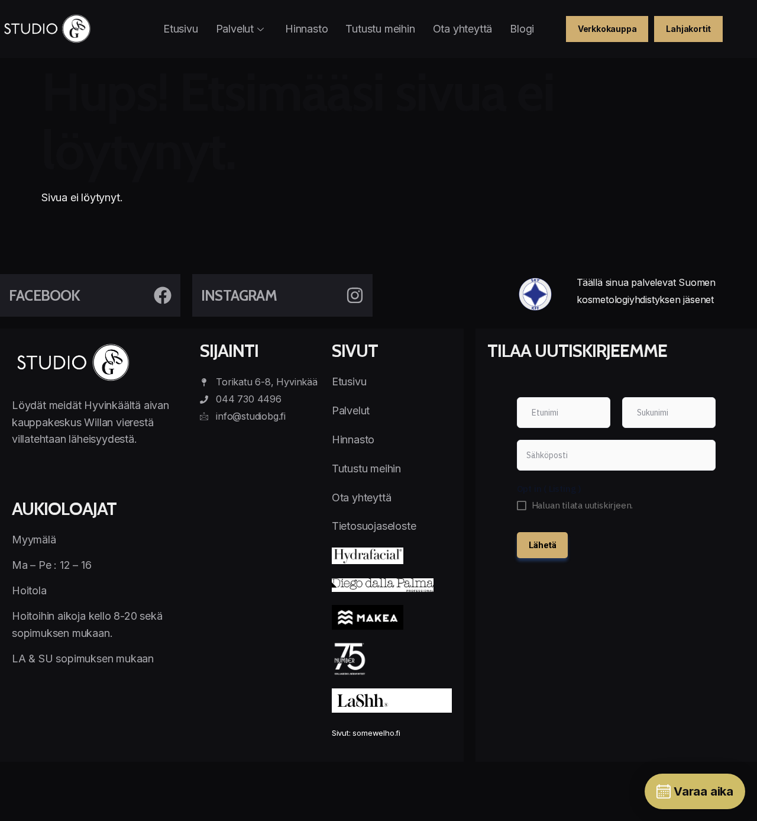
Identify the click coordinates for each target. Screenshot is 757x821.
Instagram (239, 295)
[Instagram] (355, 295)
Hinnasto (306, 28)
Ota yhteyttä (463, 28)
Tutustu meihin (380, 28)
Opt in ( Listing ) (549, 488)
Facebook (44, 295)
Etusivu (180, 28)
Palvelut (235, 28)
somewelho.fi (376, 733)
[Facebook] (163, 295)
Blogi (522, 28)
